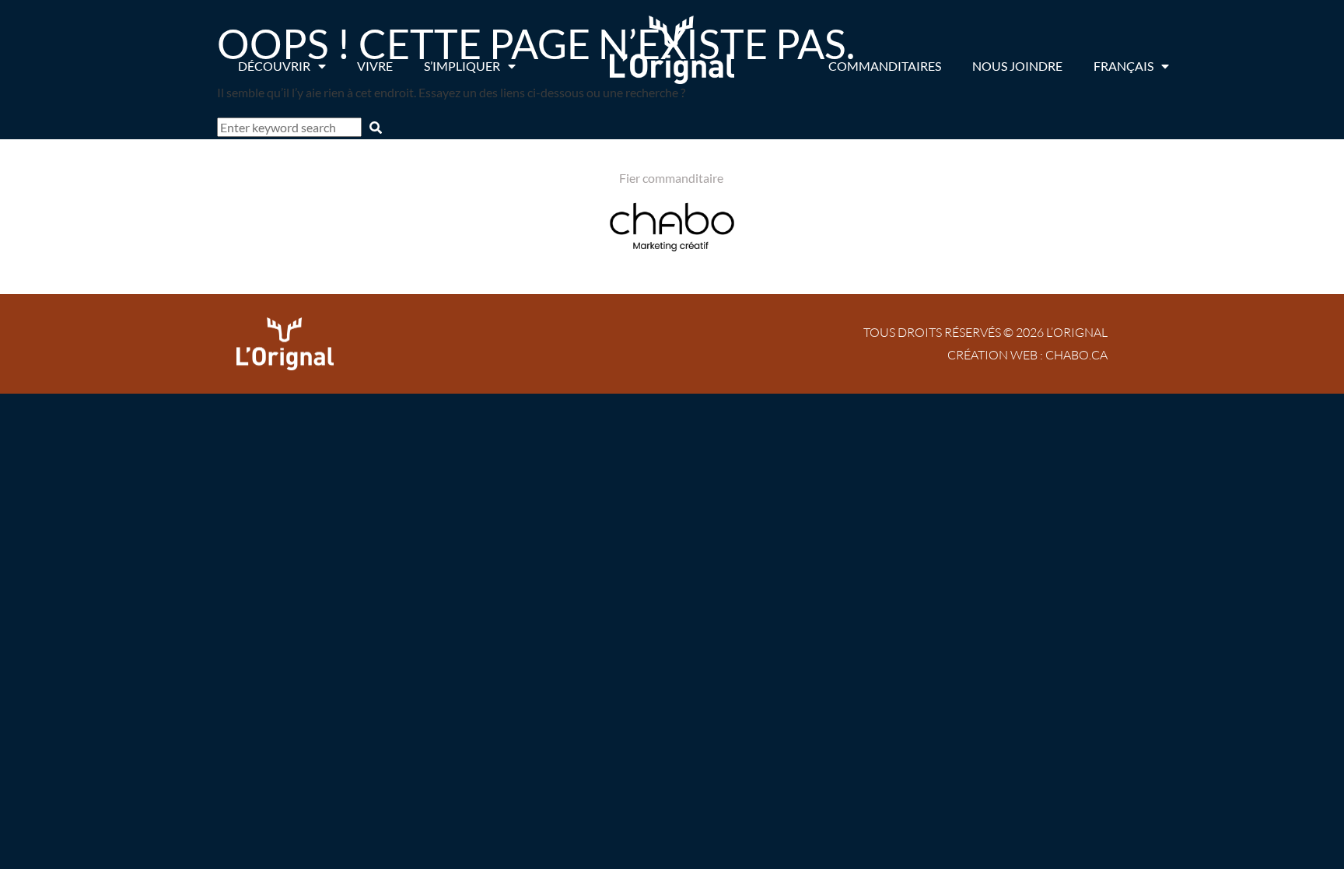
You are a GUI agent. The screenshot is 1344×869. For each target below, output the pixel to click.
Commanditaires (884, 65)
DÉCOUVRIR (274, 65)
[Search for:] (290, 127)
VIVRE (375, 65)
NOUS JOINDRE (1017, 65)
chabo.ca (1076, 355)
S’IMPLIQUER (462, 65)
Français (1123, 65)
